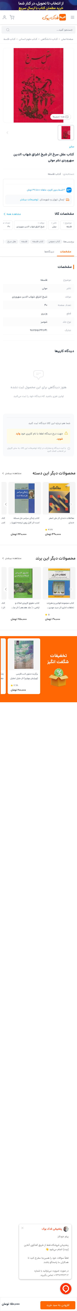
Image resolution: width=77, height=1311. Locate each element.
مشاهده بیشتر (13, 473)
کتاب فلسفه (54, 174)
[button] (5, 504)
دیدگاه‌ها (49, 252)
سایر (71, 146)
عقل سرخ (11, 241)
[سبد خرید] (12, 17)
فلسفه (24, 241)
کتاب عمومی (54, 241)
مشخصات (65, 252)
